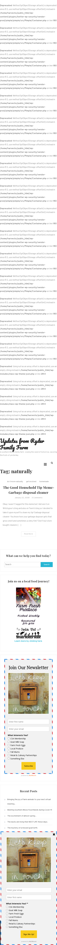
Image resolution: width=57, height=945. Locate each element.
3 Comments (37, 498)
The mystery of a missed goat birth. (22, 828)
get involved (31, 482)
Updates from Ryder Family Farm (22, 444)
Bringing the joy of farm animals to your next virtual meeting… (29, 801)
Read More (28, 534)
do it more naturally (15, 482)
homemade (44, 482)
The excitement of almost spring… (22, 816)
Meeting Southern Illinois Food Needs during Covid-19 (29, 810)
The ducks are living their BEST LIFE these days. (27, 822)
